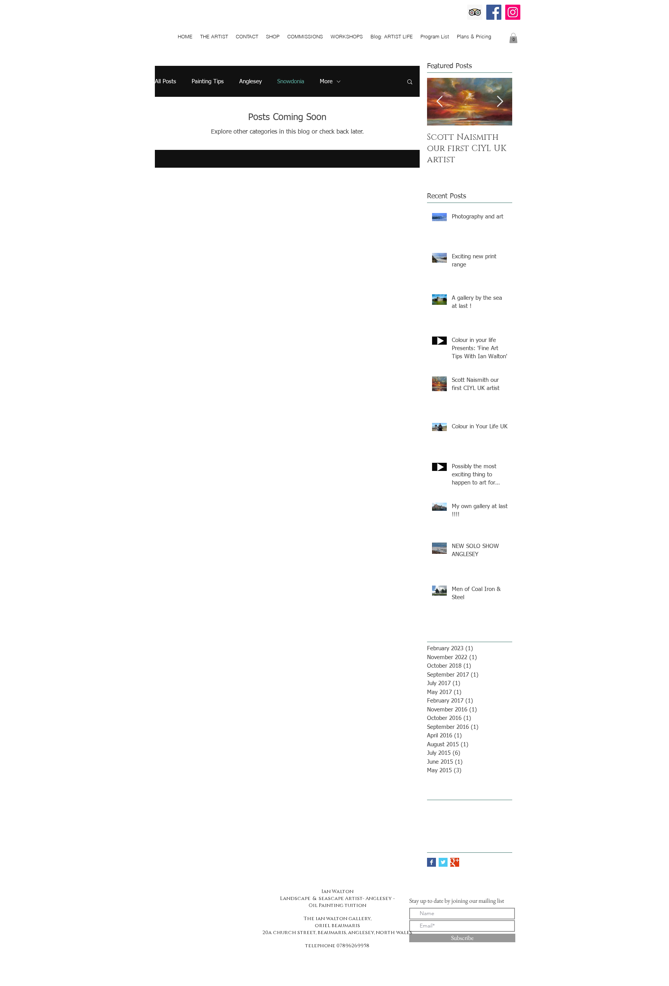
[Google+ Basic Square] (454, 862)
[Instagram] (512, 12)
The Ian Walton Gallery (333, 22)
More (326, 81)
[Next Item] (499, 102)
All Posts (165, 81)
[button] (409, 82)
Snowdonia (290, 81)
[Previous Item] (439, 102)
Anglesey (250, 81)
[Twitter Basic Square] (443, 862)
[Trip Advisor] (474, 12)
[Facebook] (493, 12)
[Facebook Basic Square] (431, 862)
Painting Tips (208, 81)
